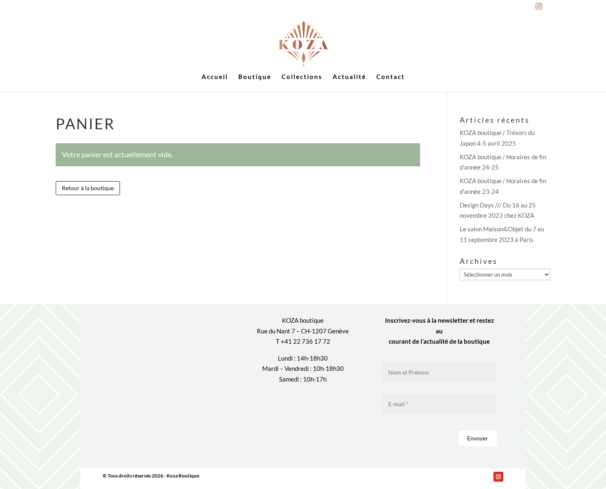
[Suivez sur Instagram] (498, 477)
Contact (390, 77)
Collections (302, 77)
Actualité (349, 77)
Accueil (215, 77)
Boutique (254, 77)
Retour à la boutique (88, 187)
